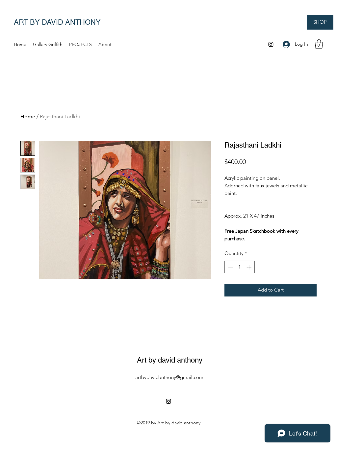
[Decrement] (229, 267)
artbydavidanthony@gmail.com (169, 377)
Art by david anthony (169, 360)
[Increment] (249, 267)
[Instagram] (271, 44)
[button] (319, 44)
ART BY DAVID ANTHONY (57, 22)
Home (27, 116)
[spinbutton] (239, 267)
